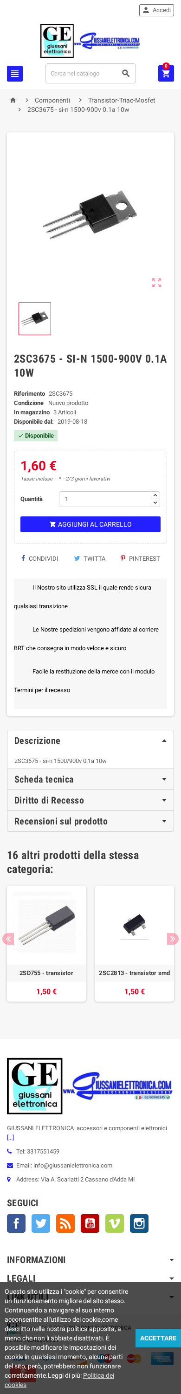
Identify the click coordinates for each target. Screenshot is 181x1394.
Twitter (41, 1223)
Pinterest (144, 558)
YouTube (90, 1223)
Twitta (93, 558)
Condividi (42, 558)
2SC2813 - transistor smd (134, 972)
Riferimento (29, 393)
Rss (65, 1223)
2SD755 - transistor (46, 972)
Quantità (31, 498)
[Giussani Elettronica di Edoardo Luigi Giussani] (90, 40)
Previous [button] (8, 939)
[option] (46, 948)
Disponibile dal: (34, 421)
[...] (10, 1137)
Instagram (139, 1223)
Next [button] (173, 939)
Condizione (29, 402)
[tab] (90, 740)
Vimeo (114, 1223)
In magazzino (32, 412)
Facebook (16, 1223)
